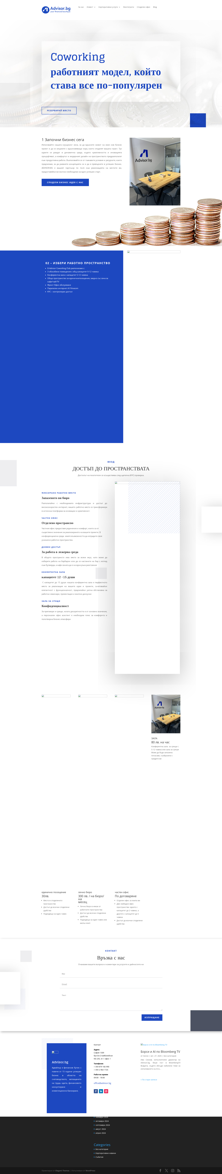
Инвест (90, 7)
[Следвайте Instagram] (106, 1091)
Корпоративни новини (106, 1153)
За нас (81, 7)
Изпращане (152, 1017)
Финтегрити (128, 7)
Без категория (170, 1056)
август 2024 (101, 1129)
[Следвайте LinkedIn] (101, 1091)
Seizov (146, 1056)
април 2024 (101, 1133)
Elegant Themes (62, 1170)
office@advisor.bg (102, 1083)
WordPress (90, 1170)
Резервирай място (59, 110)
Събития (99, 1157)
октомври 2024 (102, 1121)
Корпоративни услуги (108, 7)
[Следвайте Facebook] (96, 1091)
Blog (155, 7)
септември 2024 (103, 1125)
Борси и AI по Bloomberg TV (160, 1052)
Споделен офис (143, 7)
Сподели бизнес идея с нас (65, 182)
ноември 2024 (102, 1117)
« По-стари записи (149, 1079)
